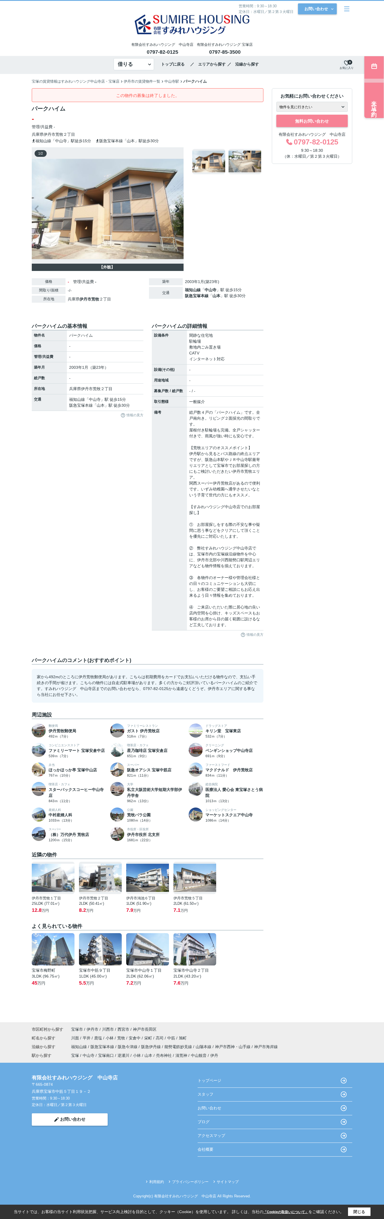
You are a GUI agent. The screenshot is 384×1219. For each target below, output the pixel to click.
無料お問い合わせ (312, 121)
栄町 (148, 1038)
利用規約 (156, 1182)
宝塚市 (77, 1029)
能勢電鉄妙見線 (178, 1046)
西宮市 (123, 1029)
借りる (125, 64)
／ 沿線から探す (243, 64)
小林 (110, 1038)
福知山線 (193, 290)
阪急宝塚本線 (197, 295)
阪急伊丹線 (151, 1046)
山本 (216, 295)
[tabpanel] (227, 161)
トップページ (209, 1080)
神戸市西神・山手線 (233, 1046)
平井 (87, 1038)
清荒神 (181, 1055)
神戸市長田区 (145, 1029)
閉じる (359, 1211)
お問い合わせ (316, 8)
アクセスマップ (211, 1135)
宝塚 (75, 1055)
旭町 (183, 1038)
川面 (75, 1038)
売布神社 (164, 1055)
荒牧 (59, 134)
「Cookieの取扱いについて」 (285, 1212)
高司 (160, 1038)
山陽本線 (204, 1046)
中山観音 (199, 1055)
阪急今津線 (128, 1046)
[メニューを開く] (346, 8)
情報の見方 (135, 415)
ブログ (203, 1122)
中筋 (171, 1038)
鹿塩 (98, 1038)
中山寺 (210, 290)
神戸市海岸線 (266, 1046)
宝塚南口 (106, 1055)
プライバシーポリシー (190, 1182)
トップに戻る (175, 64)
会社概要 (205, 1149)
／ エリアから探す (208, 64)
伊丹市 (49, 134)
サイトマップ (228, 1182)
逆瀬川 (123, 1055)
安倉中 (135, 1038)
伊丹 (214, 1055)
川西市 (108, 1029)
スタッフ (205, 1094)
